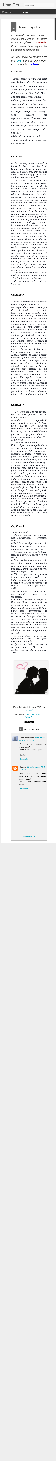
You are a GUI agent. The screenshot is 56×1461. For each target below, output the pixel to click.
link (19, 60)
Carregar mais (29, 836)
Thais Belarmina (26, 737)
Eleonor (29, 709)
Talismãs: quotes (29, 27)
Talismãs (29, 717)
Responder (23, 758)
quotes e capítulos (35, 714)
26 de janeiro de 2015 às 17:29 (32, 739)
